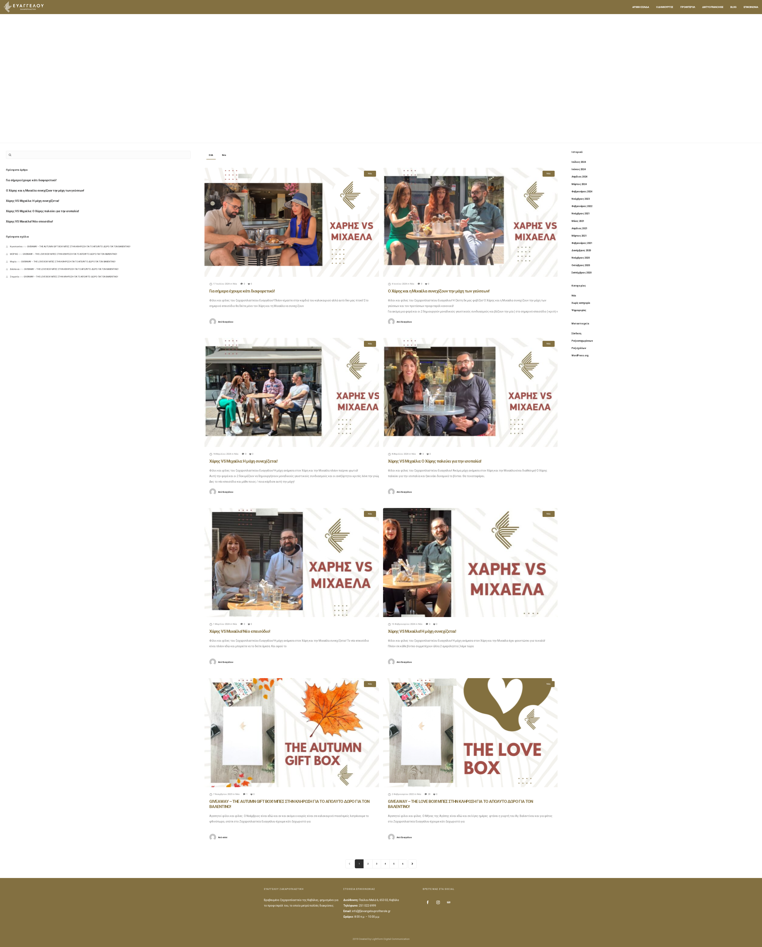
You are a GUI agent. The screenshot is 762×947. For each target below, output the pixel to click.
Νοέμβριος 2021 (581, 213)
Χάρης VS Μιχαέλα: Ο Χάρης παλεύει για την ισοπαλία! (434, 461)
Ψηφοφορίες (579, 310)
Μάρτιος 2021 (579, 235)
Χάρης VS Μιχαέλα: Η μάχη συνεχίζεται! (243, 461)
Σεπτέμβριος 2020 (582, 272)
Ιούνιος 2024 (579, 169)
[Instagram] (438, 902)
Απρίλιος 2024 (579, 176)
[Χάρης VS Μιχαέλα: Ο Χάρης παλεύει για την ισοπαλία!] (470, 392)
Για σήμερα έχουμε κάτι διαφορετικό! (242, 291)
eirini (222, 837)
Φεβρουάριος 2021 (582, 243)
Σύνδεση (576, 333)
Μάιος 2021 (578, 221)
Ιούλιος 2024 (579, 162)
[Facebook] (428, 902)
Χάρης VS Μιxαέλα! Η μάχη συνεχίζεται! (422, 631)
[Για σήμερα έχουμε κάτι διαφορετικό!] (291, 222)
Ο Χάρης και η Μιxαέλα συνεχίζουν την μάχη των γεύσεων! (438, 291)
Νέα (224, 155)
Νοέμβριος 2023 (581, 198)
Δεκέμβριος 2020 (581, 250)
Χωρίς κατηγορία (581, 303)
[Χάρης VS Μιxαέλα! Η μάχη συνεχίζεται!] (470, 562)
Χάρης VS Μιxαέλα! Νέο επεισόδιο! (239, 631)
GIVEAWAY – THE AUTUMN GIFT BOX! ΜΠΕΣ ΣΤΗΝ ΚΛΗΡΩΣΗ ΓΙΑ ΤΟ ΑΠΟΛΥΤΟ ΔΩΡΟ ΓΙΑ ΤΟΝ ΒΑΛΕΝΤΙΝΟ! (78, 246)
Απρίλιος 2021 (579, 228)
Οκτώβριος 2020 (581, 265)
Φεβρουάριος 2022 (582, 206)
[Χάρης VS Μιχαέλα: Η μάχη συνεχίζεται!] (291, 392)
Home (366, 72)
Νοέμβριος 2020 (581, 257)
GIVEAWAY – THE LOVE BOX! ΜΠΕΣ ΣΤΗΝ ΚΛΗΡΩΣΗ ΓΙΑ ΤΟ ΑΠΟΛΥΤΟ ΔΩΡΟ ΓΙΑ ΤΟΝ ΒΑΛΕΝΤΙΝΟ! (70, 254)
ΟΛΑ (211, 155)
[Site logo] (24, 7)
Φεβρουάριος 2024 (582, 191)
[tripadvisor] (449, 902)
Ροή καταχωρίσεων (582, 340)
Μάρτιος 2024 (579, 184)
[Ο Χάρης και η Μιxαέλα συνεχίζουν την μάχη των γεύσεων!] (470, 222)
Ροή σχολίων (579, 348)
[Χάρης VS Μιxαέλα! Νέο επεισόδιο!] (291, 562)
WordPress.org (580, 355)
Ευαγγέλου (225, 322)
